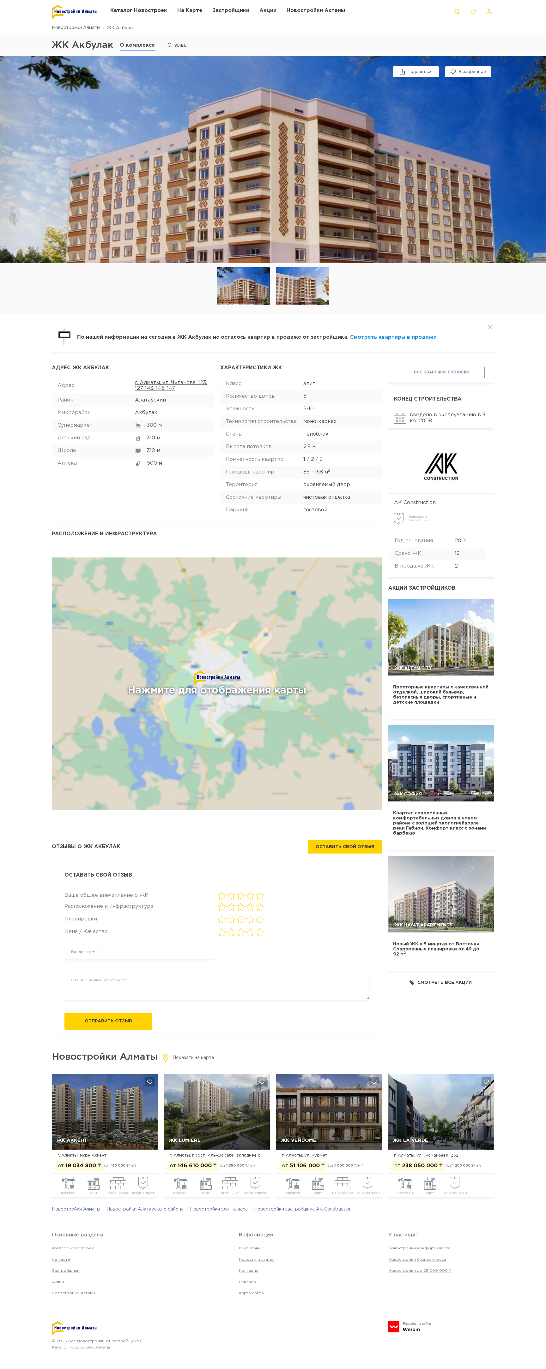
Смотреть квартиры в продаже (393, 337)
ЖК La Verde (410, 1140)
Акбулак (146, 412)
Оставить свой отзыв (345, 847)
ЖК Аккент (72, 1140)
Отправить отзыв (108, 1021)
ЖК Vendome (298, 1140)
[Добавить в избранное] (150, 1081)
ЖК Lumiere (185, 1140)
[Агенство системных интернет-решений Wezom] (409, 1326)
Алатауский (150, 400)
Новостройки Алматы (76, 28)
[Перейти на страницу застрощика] (441, 465)
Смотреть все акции (444, 983)
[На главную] (75, 12)
